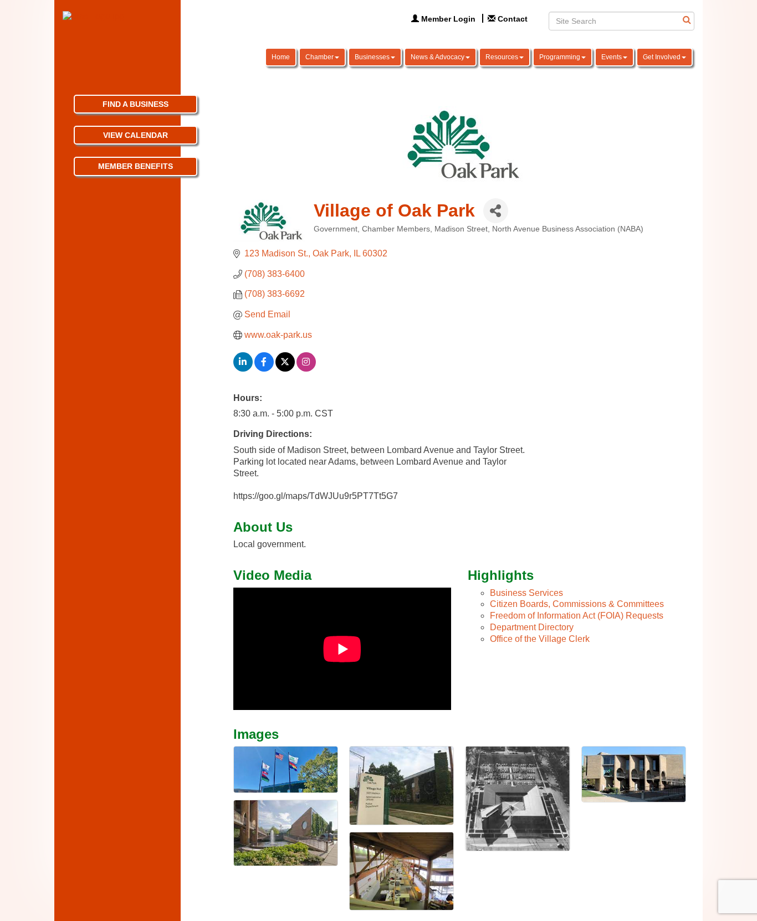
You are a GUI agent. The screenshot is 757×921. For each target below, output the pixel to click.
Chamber (319, 57)
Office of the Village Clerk (540, 639)
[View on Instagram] (306, 368)
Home (281, 57)
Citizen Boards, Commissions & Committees (577, 604)
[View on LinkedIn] (243, 368)
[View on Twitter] (285, 368)
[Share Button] (495, 210)
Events (611, 57)
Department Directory (532, 627)
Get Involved (662, 57)
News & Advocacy (437, 57)
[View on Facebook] (264, 368)
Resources (501, 57)
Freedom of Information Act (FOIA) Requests (576, 615)
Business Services (526, 593)
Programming (559, 57)
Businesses (372, 57)
